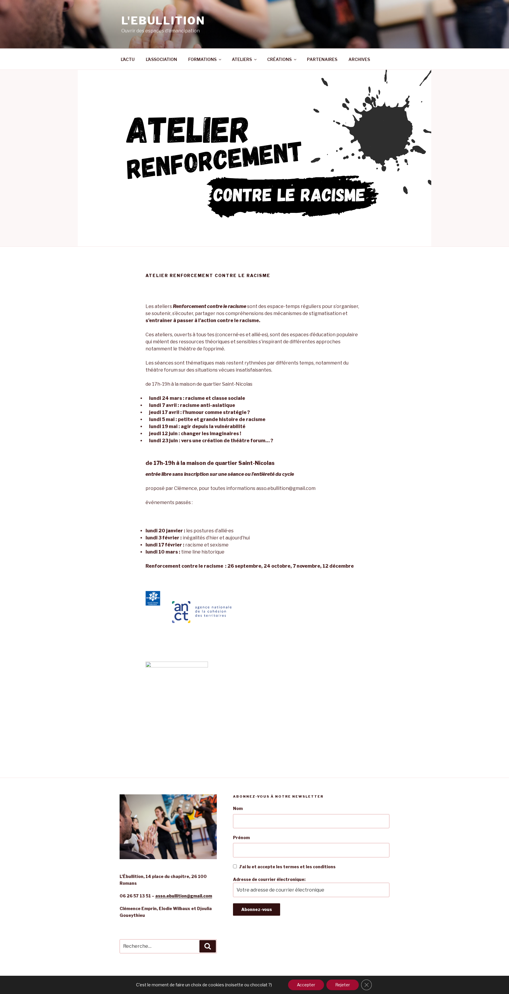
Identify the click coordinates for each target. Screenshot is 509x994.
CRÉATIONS (279, 59)
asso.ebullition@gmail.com (183, 895)
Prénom (241, 837)
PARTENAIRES (322, 59)
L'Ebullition (163, 20)
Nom (238, 808)
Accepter (306, 984)
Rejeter (342, 984)
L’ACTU (128, 59)
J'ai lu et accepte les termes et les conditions (287, 866)
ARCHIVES (359, 59)
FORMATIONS (202, 59)
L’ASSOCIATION (161, 59)
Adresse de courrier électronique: (269, 879)
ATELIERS (242, 59)
